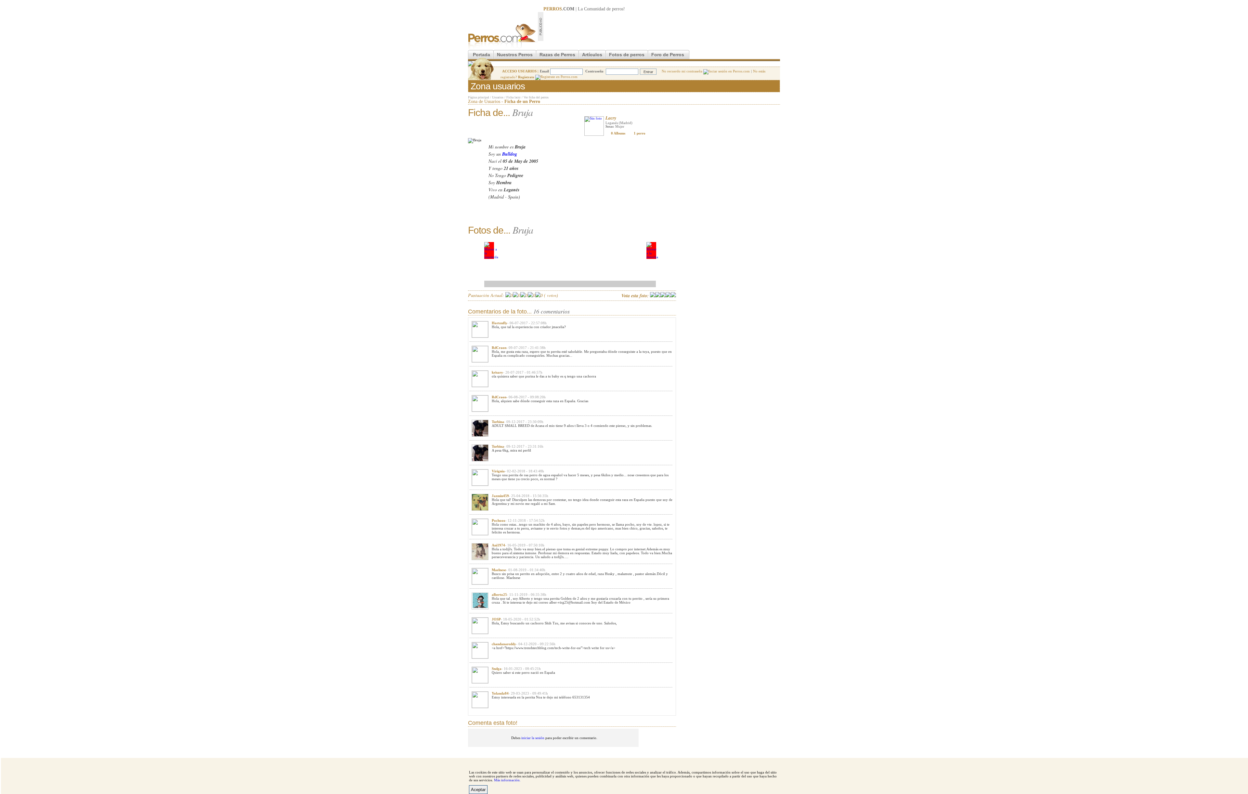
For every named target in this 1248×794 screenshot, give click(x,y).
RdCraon (499, 348)
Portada (481, 54)
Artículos (592, 54)
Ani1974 (498, 545)
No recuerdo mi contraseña (682, 71)
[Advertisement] (661, 26)
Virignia (498, 471)
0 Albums (618, 133)
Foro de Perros (667, 54)
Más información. (507, 780)
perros (617, 8)
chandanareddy (504, 644)
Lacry (610, 118)
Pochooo (498, 520)
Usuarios (497, 97)
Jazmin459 (500, 496)
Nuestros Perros (515, 54)
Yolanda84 (500, 693)
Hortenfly (499, 323)
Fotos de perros (626, 54)
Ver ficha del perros (536, 97)
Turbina (498, 422)
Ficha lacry (513, 97)
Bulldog (509, 154)
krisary (497, 372)
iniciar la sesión (532, 738)
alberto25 (499, 594)
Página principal (478, 97)
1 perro (639, 133)
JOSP (496, 619)
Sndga (496, 669)
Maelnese (499, 570)
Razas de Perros (557, 54)
